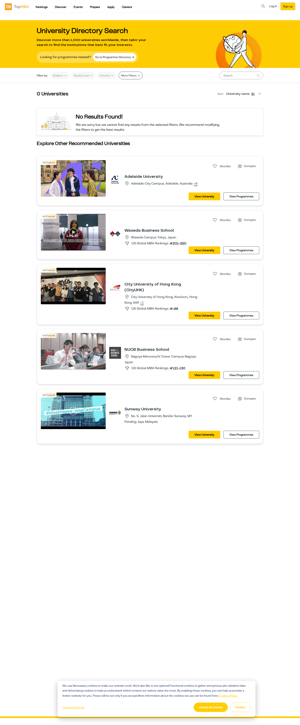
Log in (273, 6)
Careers (127, 7)
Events (78, 7)
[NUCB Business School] (115, 353)
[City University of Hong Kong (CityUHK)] (115, 287)
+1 (142, 303)
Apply (110, 7)
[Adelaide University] (115, 180)
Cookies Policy (228, 695)
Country (105, 75)
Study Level (82, 75)
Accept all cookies (210, 707)
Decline (240, 707)
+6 (196, 184)
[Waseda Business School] (115, 233)
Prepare (95, 7)
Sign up (288, 6)
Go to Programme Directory (113, 57)
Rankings (42, 7)
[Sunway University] (115, 412)
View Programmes (241, 196)
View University (204, 196)
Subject (58, 75)
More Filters (129, 75)
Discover (60, 7)
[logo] (17, 6)
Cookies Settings (73, 707)
